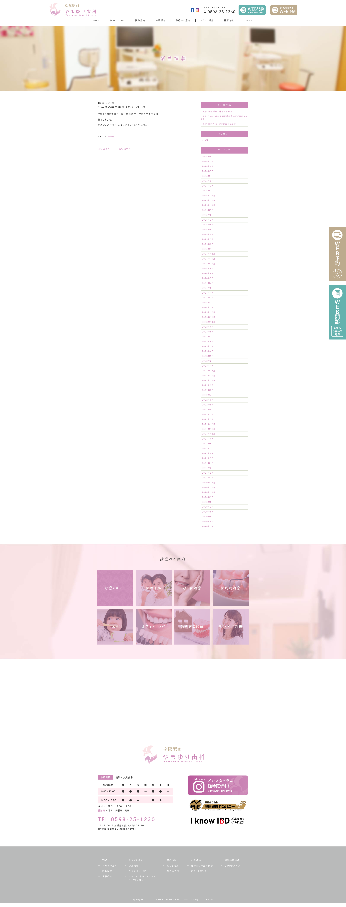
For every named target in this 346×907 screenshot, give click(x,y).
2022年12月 (208, 371)
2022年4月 (208, 410)
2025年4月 (208, 234)
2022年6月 (208, 400)
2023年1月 (208, 366)
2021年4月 (208, 463)
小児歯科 (196, 860)
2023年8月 (208, 332)
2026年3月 (208, 181)
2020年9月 (208, 497)
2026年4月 (208, 176)
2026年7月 (208, 161)
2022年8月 (208, 390)
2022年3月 (208, 414)
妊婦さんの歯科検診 (202, 866)
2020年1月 (208, 526)
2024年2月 (208, 303)
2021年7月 (208, 449)
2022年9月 (208, 385)
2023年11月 (208, 317)
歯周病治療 (173, 871)
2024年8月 (208, 273)
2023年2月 (208, 361)
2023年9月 (208, 327)
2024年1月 (208, 307)
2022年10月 (208, 380)
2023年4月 (208, 351)
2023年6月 (208, 341)
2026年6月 (208, 166)
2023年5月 (208, 346)
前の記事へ (104, 149)
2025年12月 (208, 196)
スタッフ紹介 (207, 20)
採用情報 (229, 20)
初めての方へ (117, 20)
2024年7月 (208, 278)
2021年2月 (208, 473)
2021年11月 (208, 429)
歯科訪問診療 (232, 860)
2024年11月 (208, 259)
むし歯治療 (173, 866)
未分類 (111, 136)
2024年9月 (208, 268)
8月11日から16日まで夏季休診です (219, 124)
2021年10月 (208, 434)
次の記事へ (125, 149)
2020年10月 (208, 492)
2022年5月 (208, 405)
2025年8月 (208, 215)
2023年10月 (208, 322)
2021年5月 (208, 458)
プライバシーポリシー (140, 871)
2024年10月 (208, 264)
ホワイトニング (199, 871)
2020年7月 (208, 507)
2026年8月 (208, 157)
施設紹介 (161, 20)
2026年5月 (208, 171)
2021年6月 (208, 453)
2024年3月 (208, 298)
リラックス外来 (233, 866)
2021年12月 (208, 424)
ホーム (96, 20)
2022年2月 (208, 419)
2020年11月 (208, 487)
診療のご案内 (183, 20)
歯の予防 (172, 860)
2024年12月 (208, 254)
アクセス (248, 20)
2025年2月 (208, 244)
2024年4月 (208, 293)
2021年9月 (208, 439)
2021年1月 (208, 478)
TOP (105, 860)
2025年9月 (208, 210)
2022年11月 (208, 376)
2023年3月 (208, 356)
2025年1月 (208, 249)
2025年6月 (208, 225)
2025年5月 (208, 230)
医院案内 (140, 20)
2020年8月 (208, 502)
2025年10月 (208, 205)
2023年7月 (208, 337)
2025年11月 (208, 200)
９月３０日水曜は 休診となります (218, 111)
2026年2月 (208, 186)
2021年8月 (208, 444)
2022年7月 (208, 395)
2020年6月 (208, 512)
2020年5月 (208, 517)
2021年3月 (208, 468)
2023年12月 (208, 312)
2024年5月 (208, 288)
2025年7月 (208, 220)
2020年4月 (208, 521)
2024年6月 (208, 283)
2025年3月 (208, 239)
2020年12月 (208, 483)
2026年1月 (208, 191)
